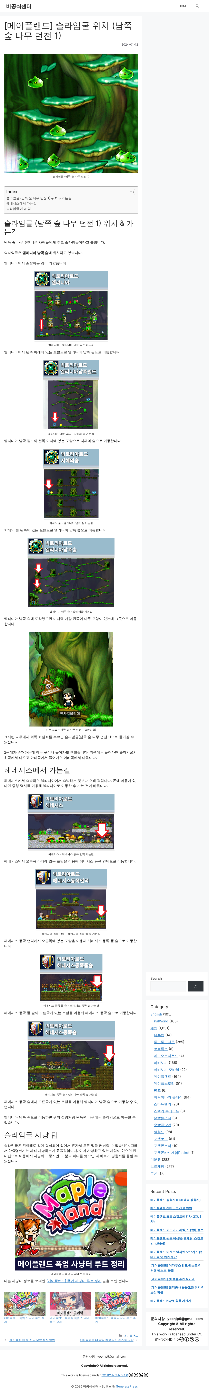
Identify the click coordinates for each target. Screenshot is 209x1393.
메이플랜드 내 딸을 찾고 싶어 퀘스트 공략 (106, 1340)
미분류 (155, 1160)
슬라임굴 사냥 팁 (18, 209)
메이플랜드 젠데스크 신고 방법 (171, 1208)
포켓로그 (161, 1139)
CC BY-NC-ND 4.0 (115, 1375)
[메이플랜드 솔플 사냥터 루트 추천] (116, 1304)
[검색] (195, 986)
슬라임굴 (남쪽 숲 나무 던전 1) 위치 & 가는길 (38, 198)
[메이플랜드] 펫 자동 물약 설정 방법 (32, 1340)
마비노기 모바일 (166, 1070)
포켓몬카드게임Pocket (171, 1153)
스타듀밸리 (162, 1104)
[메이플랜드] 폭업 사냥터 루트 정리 (73, 1281)
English (156, 1014)
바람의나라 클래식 (168, 1097)
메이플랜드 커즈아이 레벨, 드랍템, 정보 (176, 1230)
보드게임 (157, 1166)
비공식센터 (19, 6)
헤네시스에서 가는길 (21, 203)
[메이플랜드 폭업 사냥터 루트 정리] (25, 1304)
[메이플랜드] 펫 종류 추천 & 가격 (172, 1279)
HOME (183, 6)
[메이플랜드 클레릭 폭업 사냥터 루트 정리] (70, 1304)
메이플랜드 (131, 1335)
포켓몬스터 (162, 1146)
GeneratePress (127, 1386)
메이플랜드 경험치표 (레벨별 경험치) (175, 1200)
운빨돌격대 (162, 1118)
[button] (197, 6)
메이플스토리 (164, 1083)
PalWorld (161, 1021)
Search (156, 978)
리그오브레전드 (166, 1056)
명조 (157, 1090)
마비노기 (161, 1063)
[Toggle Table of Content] (129, 192)
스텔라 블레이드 (166, 1111)
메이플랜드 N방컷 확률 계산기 (170, 1301)
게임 (153, 1028)
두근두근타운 (164, 1042)
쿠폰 (153, 1173)
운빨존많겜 (162, 1125)
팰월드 (159, 1132)
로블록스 (161, 1049)
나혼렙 (159, 1035)
